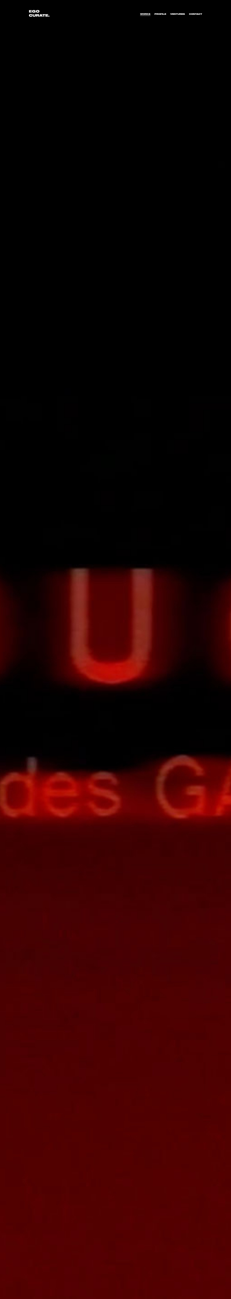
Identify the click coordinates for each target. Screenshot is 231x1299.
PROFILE (160, 14)
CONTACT (195, 14)
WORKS (145, 14)
